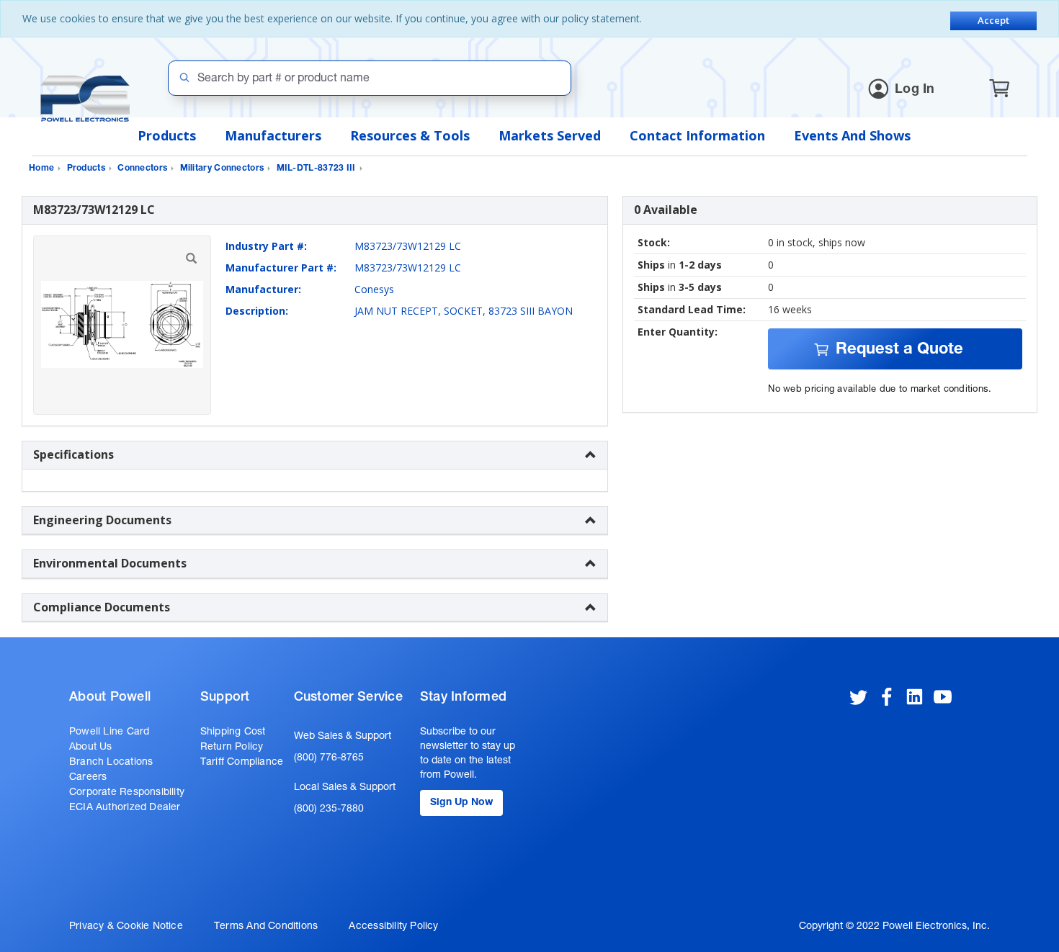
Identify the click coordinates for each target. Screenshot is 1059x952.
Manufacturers (273, 135)
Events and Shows (852, 135)
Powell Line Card (109, 732)
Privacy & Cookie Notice (126, 927)
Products (167, 135)
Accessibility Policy (393, 927)
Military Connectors (222, 168)
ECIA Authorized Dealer (125, 808)
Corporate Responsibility (126, 793)
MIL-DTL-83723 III (316, 168)
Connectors (142, 168)
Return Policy (232, 747)
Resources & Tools (410, 135)
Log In (915, 90)
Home (41, 168)
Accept (993, 20)
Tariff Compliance (242, 763)
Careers (88, 778)
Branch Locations (111, 763)
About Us (90, 747)
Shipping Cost (233, 732)
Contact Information (697, 135)
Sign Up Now (461, 803)
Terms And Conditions (266, 927)
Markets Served (550, 135)
